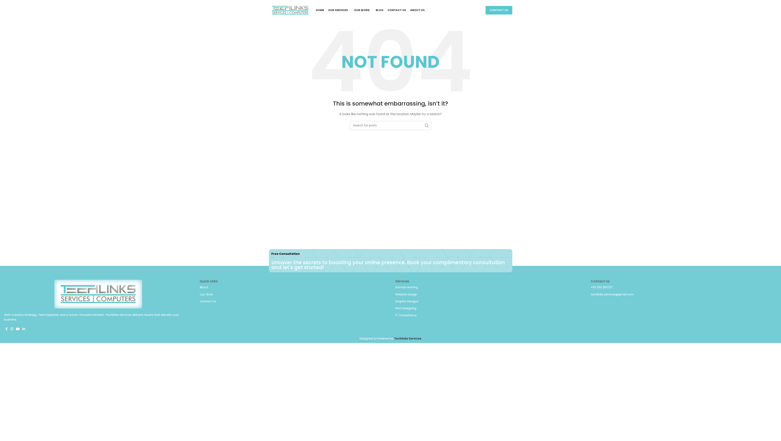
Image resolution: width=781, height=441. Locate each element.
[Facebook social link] (6, 329)
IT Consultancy (406, 315)
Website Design (406, 294)
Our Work (206, 294)
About (204, 287)
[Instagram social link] (11, 329)
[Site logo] (290, 10)
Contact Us (499, 10)
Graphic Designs (406, 301)
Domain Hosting (406, 287)
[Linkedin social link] (24, 329)
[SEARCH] (426, 125)
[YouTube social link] (17, 329)
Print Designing (405, 308)
